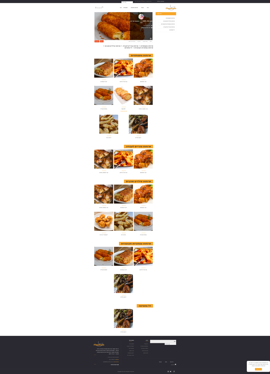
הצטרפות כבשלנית (160, 1)
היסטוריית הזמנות (130, 346)
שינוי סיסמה (131, 350)
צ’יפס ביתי (108, 137)
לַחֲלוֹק (97, 41)
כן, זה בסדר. (258, 369)
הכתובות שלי (131, 348)
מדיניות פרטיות (145, 350)
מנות (151, 41)
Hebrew (123, 2)
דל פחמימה (172, 30)
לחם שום (123, 109)
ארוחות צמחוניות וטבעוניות (168, 24)
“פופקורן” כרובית (104, 234)
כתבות (160, 362)
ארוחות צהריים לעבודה (169, 27)
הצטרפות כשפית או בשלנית (113, 357)
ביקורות (139, 41)
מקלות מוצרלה (103, 109)
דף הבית (171, 362)
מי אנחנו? (146, 344)
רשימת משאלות (131, 353)
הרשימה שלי (138, 1)
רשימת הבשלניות (144, 348)
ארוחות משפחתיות (170, 18)
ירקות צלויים (138, 137)
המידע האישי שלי (130, 355)
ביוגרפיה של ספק (132, 41)
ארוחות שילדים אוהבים (169, 21)
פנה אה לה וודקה (123, 81)
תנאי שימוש (145, 41)
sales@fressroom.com (108, 361)
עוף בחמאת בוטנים (143, 109)
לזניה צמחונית (103, 81)
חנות (166, 362)
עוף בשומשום (143, 81)
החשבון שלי (131, 344)
